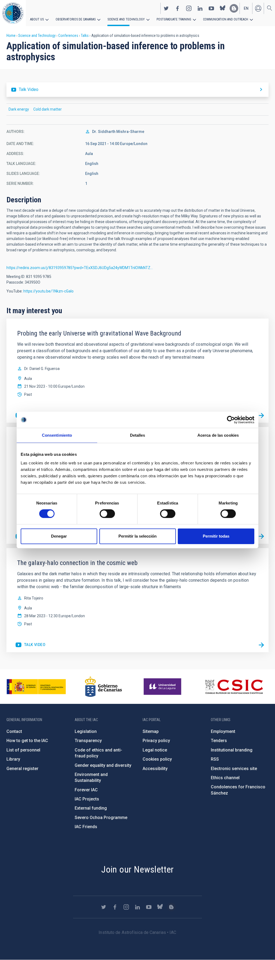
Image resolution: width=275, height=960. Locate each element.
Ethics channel (225, 777)
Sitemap (151, 731)
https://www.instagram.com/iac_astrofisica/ (188, 8)
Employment (223, 731)
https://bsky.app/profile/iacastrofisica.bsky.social (222, 8)
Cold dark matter (47, 109)
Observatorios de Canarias (76, 19)
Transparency (88, 740)
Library (13, 759)
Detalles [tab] (137, 435)
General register (22, 768)
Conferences (68, 35)
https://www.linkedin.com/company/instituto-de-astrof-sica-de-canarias (200, 8)
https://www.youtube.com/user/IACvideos (211, 8)
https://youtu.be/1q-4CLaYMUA (30, 645)
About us (37, 19)
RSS (215, 759)
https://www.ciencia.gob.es (36, 686)
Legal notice (155, 750)
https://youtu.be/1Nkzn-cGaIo (48, 291)
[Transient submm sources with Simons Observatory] (261, 536)
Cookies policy (157, 759)
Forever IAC (86, 789)
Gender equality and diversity (103, 765)
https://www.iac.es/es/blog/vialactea (234, 8)
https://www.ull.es (163, 686)
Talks (85, 35)
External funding (91, 808)
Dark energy (19, 109)
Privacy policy (156, 740)
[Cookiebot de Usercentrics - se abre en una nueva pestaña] (230, 420)
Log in (258, 8)
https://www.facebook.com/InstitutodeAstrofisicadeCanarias (177, 8)
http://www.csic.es (233, 686)
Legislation (86, 731)
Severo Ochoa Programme (101, 817)
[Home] (13, 13)
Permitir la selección (137, 536)
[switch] (107, 513)
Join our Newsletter (137, 869)
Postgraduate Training (174, 19)
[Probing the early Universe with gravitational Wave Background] (261, 415)
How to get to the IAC (27, 740)
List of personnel (23, 750)
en (246, 8)
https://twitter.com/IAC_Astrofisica (166, 8)
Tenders (219, 740)
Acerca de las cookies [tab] (218, 435)
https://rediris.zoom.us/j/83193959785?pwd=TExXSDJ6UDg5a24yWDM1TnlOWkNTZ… (79, 268)
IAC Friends (86, 826)
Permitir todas (216, 536)
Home (11, 35)
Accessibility (155, 768)
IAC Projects (87, 799)
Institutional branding (231, 750)
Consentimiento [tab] (57, 435)
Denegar (59, 536)
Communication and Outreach (225, 19)
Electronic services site (234, 768)
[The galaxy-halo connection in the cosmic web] (261, 645)
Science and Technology (126, 19)
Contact (14, 731)
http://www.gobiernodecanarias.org (103, 686)
